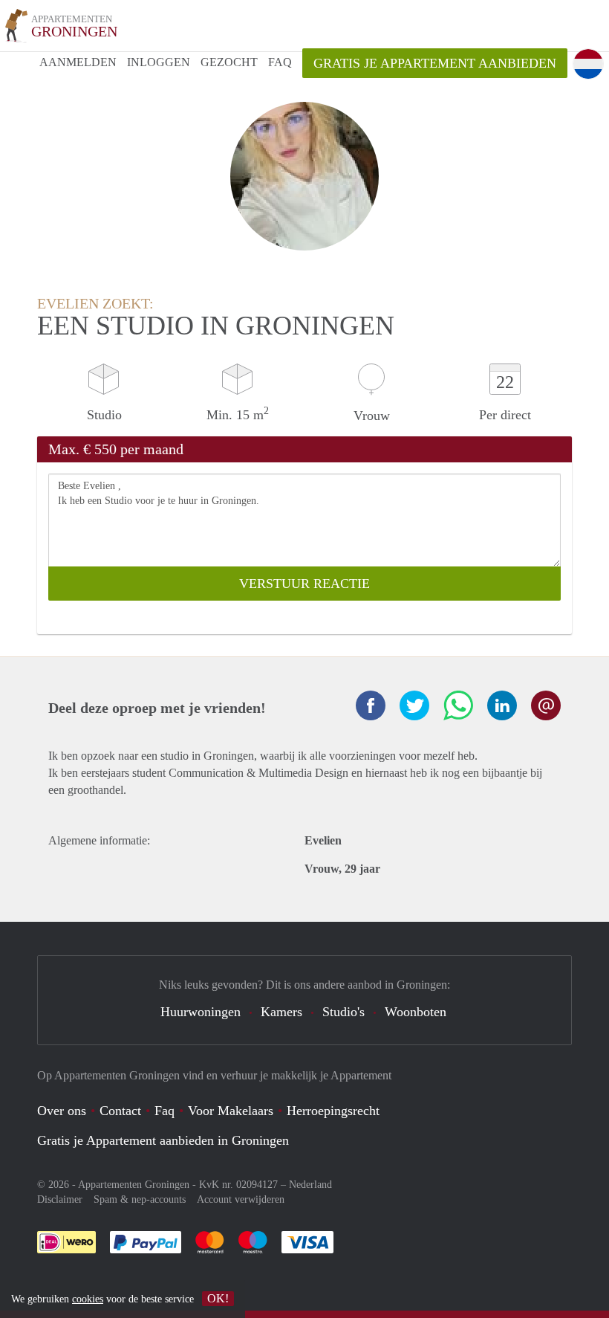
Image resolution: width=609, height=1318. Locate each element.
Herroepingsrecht (333, 1110)
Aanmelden (78, 62)
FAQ (280, 62)
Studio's (343, 1011)
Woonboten (415, 1011)
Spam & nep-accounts (140, 1199)
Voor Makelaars (230, 1110)
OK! (218, 1298)
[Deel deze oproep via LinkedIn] (502, 705)
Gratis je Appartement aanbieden (434, 63)
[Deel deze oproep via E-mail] (546, 705)
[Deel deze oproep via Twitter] (414, 705)
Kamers (281, 1011)
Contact (120, 1110)
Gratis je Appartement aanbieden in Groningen (163, 1140)
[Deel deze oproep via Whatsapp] (458, 705)
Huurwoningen (200, 1011)
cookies (87, 1299)
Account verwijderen (240, 1199)
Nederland (310, 1184)
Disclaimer (59, 1199)
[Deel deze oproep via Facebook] (370, 705)
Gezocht (229, 62)
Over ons (61, 1110)
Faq (164, 1110)
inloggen (158, 62)
